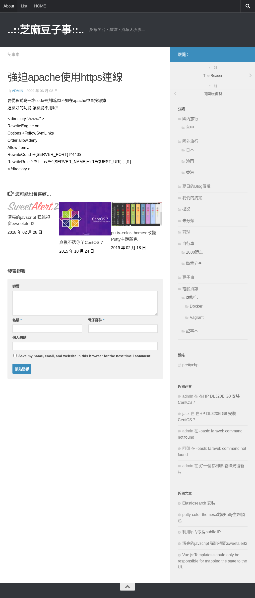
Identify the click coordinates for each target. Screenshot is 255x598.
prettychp (190, 365)
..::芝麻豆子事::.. (45, 30)
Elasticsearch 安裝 (198, 503)
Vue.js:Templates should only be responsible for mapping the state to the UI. (212, 561)
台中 (190, 127)
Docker (196, 306)
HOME (40, 6)
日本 (190, 150)
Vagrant (196, 317)
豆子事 (188, 277)
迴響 (15, 286)
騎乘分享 (194, 263)
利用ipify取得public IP (201, 532)
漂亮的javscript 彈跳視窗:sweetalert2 (214, 543)
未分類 (188, 221)
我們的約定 (192, 198)
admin (17, 91)
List (24, 6)
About (8, 6)
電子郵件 (96, 320)
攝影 (186, 209)
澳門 (190, 161)
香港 (190, 172)
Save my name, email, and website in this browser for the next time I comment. (84, 356)
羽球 (186, 232)
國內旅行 (190, 119)
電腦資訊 (190, 289)
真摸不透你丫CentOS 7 (81, 242)
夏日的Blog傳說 (196, 186)
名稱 (17, 320)
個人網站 (19, 337)
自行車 (188, 243)
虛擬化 (192, 297)
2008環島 (194, 252)
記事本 (13, 54)
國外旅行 (190, 141)
